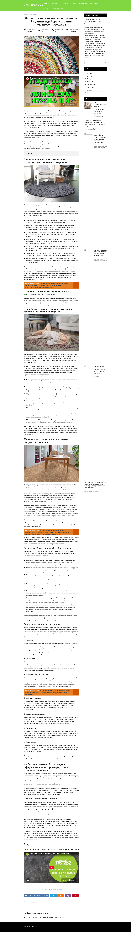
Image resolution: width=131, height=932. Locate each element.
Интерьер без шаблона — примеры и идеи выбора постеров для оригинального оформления (94, 123)
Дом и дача (54, 3)
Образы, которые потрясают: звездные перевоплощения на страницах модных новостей (94, 29)
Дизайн (46, 3)
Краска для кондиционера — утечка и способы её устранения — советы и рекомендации (100, 138)
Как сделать (93, 3)
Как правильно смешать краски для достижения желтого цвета (99, 368)
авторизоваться (59, 917)
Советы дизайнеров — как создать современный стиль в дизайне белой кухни (100, 107)
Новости (47, 8)
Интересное (64, 3)
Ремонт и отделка (57, 8)
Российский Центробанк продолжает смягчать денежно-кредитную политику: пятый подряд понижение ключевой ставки (94, 53)
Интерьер (74, 3)
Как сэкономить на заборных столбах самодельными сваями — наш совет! (100, 253)
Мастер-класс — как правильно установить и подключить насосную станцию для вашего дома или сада (95, 484)
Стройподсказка (34, 4)
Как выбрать (83, 3)
